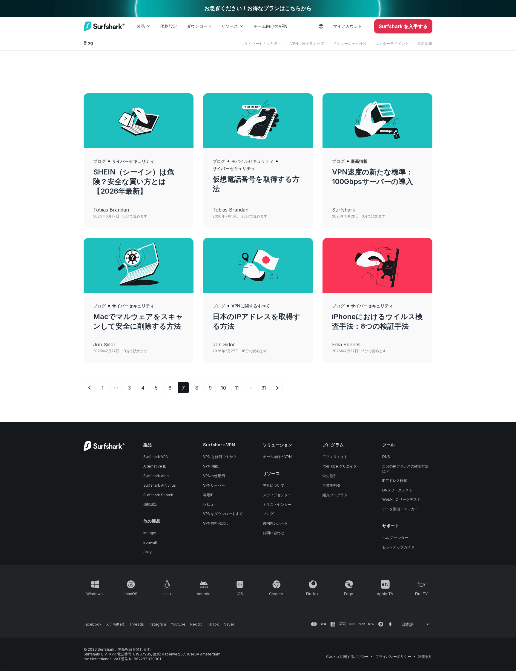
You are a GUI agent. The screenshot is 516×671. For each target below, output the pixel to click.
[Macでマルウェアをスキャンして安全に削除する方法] (139, 265)
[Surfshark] (104, 26)
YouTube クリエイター (341, 466)
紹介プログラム (335, 495)
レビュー (210, 504)
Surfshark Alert (156, 476)
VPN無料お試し (215, 523)
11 (237, 388)
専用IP (208, 495)
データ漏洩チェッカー (400, 509)
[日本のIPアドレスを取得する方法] (258, 265)
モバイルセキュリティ (252, 161)
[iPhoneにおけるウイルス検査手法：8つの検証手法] (377, 265)
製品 (140, 26)
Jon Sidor (104, 344)
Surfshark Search (158, 495)
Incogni (149, 533)
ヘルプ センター (397, 537)
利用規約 (425, 656)
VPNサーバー (214, 485)
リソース (229, 26)
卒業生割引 (331, 485)
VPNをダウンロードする (223, 513)
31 (264, 388)
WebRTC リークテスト (401, 499)
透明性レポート (275, 523)
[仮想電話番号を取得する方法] (258, 120)
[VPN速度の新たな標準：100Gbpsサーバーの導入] (377, 120)
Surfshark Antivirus (159, 485)
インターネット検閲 (350, 43)
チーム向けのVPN (270, 26)
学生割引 (331, 476)
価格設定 (168, 26)
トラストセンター (277, 504)
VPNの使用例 (214, 476)
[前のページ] (89, 387)
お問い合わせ (275, 533)
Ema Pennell (346, 344)
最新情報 (424, 43)
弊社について (273, 485)
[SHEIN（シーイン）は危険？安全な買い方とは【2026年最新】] (139, 120)
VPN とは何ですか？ (219, 456)
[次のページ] (277, 387)
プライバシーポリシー (393, 656)
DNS (386, 456)
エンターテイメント (392, 43)
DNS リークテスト (397, 490)
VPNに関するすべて (307, 43)
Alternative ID (155, 466)
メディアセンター (277, 495)
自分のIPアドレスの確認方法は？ (405, 468)
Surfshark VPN (157, 456)
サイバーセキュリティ (263, 43)
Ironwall (150, 542)
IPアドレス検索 (394, 480)
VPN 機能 (211, 466)
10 (223, 388)
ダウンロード (199, 26)
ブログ (99, 161)
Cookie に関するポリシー (347, 656)
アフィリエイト (336, 456)
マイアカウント (347, 26)
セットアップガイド (398, 547)
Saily (147, 552)
